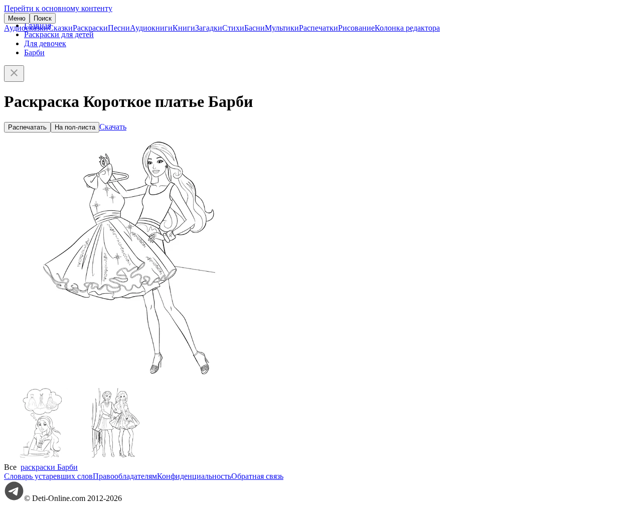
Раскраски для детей (59, 34)
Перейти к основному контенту (58, 8)
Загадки (208, 28)
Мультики (282, 28)
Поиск (43, 18)
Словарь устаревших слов (48, 476)
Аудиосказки (26, 28)
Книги (184, 28)
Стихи (233, 28)
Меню (17, 18)
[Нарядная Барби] (116, 458)
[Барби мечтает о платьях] (41, 458)
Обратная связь (257, 476)
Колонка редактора (407, 28)
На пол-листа (75, 127)
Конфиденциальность (194, 476)
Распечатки (318, 28)
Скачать (112, 126)
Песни (119, 28)
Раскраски (90, 28)
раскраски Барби (49, 467)
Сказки (60, 28)
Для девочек (45, 43)
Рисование (356, 28)
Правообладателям (125, 476)
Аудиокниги (151, 28)
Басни (254, 28)
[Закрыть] (14, 73)
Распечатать (27, 127)
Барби (34, 52)
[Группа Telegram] (14, 498)
